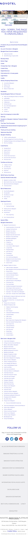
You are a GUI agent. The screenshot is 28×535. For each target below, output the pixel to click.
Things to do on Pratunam (9, 302)
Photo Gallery (7, 107)
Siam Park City (9, 251)
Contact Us (6, 111)
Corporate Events (8, 203)
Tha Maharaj (8, 253)
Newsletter (4, 91)
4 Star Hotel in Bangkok (9, 341)
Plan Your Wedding (8, 142)
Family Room (7, 153)
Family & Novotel (7, 104)
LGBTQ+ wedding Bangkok (10, 137)
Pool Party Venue (8, 387)
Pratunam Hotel (7, 389)
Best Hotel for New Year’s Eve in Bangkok (13, 182)
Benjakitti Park (9, 240)
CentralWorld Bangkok (9, 83)
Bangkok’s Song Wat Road (12, 236)
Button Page (4, 61)
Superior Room (7, 150)
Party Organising (10, 214)
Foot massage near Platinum (10, 363)
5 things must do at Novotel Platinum (12, 342)
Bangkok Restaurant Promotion (11, 350)
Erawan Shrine (9, 271)
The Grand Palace (10, 284)
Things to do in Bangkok (9, 400)
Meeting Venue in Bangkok (10, 208)
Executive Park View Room (10, 157)
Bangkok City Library (10, 231)
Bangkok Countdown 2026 (10, 180)
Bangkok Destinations (6, 222)
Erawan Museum (10, 276)
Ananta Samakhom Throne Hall (13, 227)
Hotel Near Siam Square (9, 378)
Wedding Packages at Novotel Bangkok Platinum (15, 141)
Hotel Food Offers (8, 367)
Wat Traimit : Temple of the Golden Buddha (15, 293)
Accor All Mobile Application (10, 105)
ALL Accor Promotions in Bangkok (13, 446)
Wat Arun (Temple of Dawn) (12, 275)
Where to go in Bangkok (9, 413)
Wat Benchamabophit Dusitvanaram (14, 286)
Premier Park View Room (9, 155)
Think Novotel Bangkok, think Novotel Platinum (14, 405)
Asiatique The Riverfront (11, 229)
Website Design (21, 531)
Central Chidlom (9, 335)
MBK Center (9, 316)
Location (6, 109)
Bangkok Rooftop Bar (8, 352)
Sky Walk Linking (7, 398)
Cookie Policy (4, 68)
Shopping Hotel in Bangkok (10, 397)
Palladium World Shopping (12, 307)
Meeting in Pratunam (8, 382)
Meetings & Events (3, 23)
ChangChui (8, 242)
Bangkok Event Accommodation (9, 51)
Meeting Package (10, 206)
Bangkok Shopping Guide (9, 304)
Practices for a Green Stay (9, 100)
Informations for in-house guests (9, 73)
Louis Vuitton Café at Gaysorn (12, 245)
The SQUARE (7, 193)
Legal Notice (4, 75)
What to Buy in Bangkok (9, 407)
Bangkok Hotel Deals (8, 346)
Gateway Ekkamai (10, 325)
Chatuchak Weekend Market (12, 312)
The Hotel (2, 16)
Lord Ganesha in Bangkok (12, 273)
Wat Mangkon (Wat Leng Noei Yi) (13, 288)
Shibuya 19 (8, 308)
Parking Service (7, 172)
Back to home (14, 42)
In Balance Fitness (8, 164)
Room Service (7, 196)
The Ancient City (9, 282)
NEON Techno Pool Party (7, 175)
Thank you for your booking (8, 130)
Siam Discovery (9, 329)
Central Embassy (10, 314)
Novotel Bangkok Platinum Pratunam (11, 94)
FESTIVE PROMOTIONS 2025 (8, 177)
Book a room (23, 19)
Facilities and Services (4, 20)
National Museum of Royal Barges (13, 280)
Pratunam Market (10, 327)
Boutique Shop (11, 23)
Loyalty (3, 78)
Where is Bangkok (8, 409)
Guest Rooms (15, 16)
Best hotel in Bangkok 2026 (8, 338)
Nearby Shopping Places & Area (9, 80)
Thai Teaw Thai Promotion (8, 123)
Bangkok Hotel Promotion (10, 348)
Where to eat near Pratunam (10, 411)
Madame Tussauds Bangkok (12, 260)
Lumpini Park (9, 247)
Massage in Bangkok (8, 380)
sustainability (7, 98)
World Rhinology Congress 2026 (11, 55)
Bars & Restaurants (14, 20)
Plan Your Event (7, 210)
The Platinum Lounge (8, 194)
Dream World (9, 262)
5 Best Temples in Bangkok (12, 267)
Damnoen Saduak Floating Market (13, 321)
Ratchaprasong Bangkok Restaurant (12, 395)
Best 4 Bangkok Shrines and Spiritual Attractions (17, 269)
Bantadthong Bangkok (11, 238)
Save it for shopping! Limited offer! (10, 114)
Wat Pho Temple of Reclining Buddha (14, 289)
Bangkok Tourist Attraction (10, 225)
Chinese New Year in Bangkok (9, 66)
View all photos (21, 22)
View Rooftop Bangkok (9, 191)
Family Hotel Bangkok (9, 418)
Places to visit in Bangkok (9, 385)
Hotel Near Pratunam (8, 372)
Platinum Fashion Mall (9, 88)
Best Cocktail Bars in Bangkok (10, 298)
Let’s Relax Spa (7, 166)
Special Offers (9, 16)
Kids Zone (6, 170)
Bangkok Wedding (6, 134)
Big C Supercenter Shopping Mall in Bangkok (16, 320)
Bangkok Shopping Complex (10, 354)
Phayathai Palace (10, 249)
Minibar (5, 198)
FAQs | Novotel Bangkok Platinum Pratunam (14, 96)
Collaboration (7, 102)
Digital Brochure (5, 70)
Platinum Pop (7, 85)
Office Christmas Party (9, 384)
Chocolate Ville (9, 244)
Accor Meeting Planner (9, 217)
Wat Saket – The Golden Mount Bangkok (15, 291)
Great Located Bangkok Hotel (10, 365)
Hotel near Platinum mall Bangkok (11, 370)
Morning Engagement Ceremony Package (13, 139)
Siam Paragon (7, 86)
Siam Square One (10, 323)
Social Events (7, 212)
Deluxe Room (7, 152)
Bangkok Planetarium (11, 232)
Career (2, 63)
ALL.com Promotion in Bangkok (9, 49)
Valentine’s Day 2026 (6, 132)
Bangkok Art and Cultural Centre (13, 259)
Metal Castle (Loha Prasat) (12, 278)
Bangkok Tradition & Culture (10, 265)
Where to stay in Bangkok (9, 414)
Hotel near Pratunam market (10, 374)
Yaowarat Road (9, 255)
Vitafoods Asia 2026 (8, 53)
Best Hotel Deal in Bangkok (10, 356)
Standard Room (7, 148)
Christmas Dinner (8, 185)
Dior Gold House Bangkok (12, 257)
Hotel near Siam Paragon (9, 376)
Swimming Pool (7, 168)
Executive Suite (7, 159)
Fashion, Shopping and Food (10, 361)
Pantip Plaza (9, 331)
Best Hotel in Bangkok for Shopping (12, 357)
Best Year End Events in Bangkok (11, 183)
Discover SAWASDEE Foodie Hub (13, 403)
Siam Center (9, 318)
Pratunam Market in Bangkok (10, 391)
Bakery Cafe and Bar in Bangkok (11, 344)
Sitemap (3, 116)
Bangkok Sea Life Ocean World (13, 234)
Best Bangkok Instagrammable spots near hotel (14, 296)
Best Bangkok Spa (8, 416)
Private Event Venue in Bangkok (11, 393)
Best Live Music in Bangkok (10, 359)
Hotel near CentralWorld (9, 369)
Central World (9, 333)
